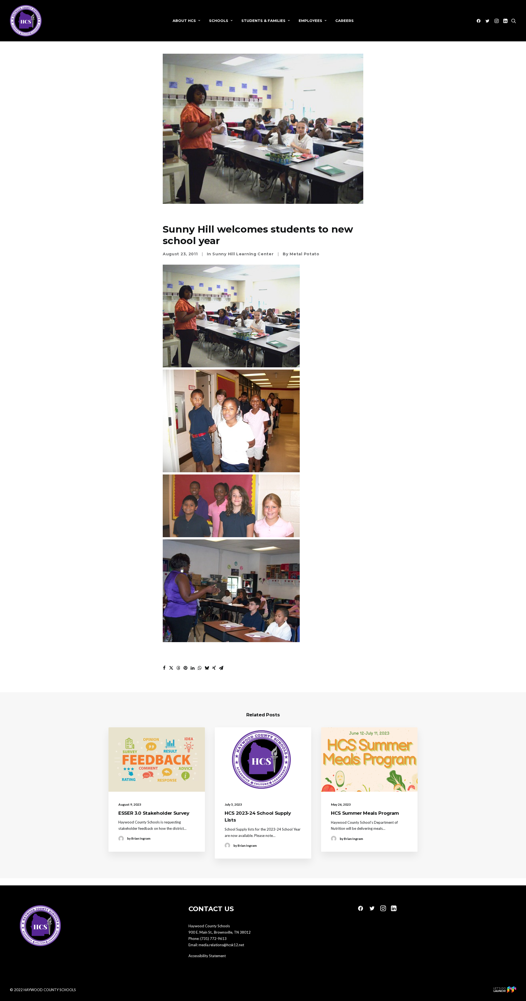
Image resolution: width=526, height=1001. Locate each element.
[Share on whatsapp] (199, 668)
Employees (310, 20)
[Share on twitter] (171, 668)
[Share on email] (221, 668)
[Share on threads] (178, 668)
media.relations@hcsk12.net (221, 945)
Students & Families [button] (263, 20)
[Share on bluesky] (207, 668)
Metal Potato (304, 253)
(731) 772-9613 (213, 938)
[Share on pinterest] (185, 668)
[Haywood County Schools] (26, 20)
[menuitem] (186, 20)
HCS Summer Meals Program (365, 813)
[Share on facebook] (164, 668)
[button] (479, 20)
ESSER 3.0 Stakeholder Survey (153, 813)
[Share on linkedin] (192, 668)
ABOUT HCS (184, 20)
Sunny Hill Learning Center (242, 253)
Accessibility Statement (207, 956)
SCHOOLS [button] (218, 20)
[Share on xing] (214, 668)
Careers (344, 20)
